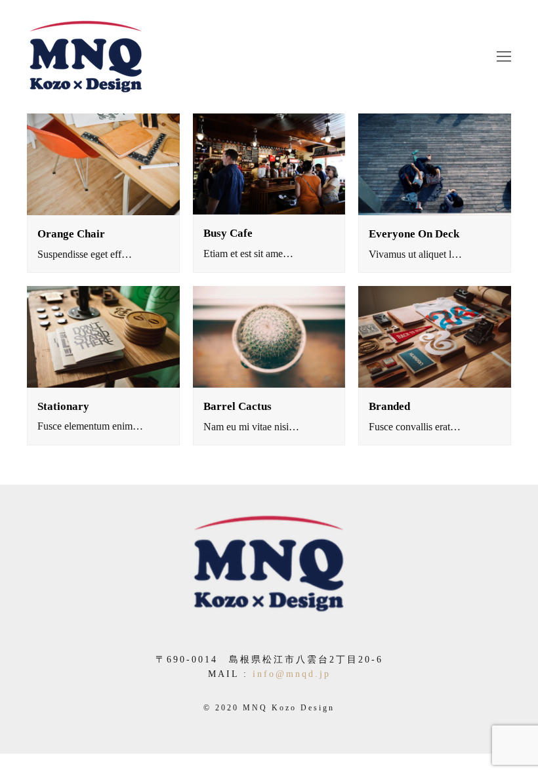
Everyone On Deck (414, 234)
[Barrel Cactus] (269, 337)
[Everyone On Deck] (434, 164)
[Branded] (434, 337)
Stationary (63, 406)
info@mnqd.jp (292, 674)
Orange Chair (71, 234)
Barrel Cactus (237, 406)
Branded (389, 406)
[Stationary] (103, 336)
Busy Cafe (228, 233)
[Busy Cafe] (269, 163)
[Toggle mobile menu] (504, 57)
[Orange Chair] (103, 164)
